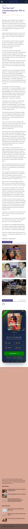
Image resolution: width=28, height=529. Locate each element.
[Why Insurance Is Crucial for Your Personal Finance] (4, 515)
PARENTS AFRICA (17, 526)
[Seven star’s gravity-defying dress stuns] (4, 520)
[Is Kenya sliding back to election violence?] (4, 495)
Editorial (4, 5)
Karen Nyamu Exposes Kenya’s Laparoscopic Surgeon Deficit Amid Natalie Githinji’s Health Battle (15, 500)
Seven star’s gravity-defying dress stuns (16, 518)
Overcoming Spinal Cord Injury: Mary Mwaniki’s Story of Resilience (14, 269)
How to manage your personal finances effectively (16, 509)
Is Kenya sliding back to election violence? (17, 494)
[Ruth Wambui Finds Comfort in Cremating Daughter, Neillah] (4, 491)
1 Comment (11, 511)
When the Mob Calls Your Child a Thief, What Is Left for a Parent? (14, 287)
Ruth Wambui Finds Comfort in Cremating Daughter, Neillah (14, 252)
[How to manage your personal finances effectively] (4, 510)
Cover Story (11, 248)
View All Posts (22, 300)
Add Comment (12, 519)
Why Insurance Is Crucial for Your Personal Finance (16, 514)
